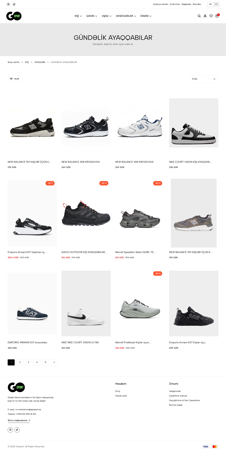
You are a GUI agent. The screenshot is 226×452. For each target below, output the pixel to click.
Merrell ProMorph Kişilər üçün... (133, 342)
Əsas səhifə (13, 62)
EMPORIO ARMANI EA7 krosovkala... (28, 342)
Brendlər (197, 4)
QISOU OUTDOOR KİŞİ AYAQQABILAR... (84, 252)
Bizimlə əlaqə (175, 405)
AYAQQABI (40, 62)
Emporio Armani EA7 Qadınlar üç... (27, 252)
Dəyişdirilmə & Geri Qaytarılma (184, 400)
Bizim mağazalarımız (18, 420)
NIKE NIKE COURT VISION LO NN (80, 342)
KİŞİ (77, 15)
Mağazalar (186, 4)
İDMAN (145, 15)
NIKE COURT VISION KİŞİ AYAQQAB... (190, 161)
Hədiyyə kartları (160, 4)
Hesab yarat (121, 395)
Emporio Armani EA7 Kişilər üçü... (188, 342)
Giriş (117, 391)
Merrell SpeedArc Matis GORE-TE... (135, 252)
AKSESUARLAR (124, 15)
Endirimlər (175, 4)
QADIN (90, 15)
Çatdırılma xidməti (178, 395)
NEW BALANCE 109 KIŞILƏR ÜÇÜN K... (29, 161)
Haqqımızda (174, 391)
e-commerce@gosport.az (28, 409)
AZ (210, 4)
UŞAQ (105, 15)
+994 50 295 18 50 (26, 414)
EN (216, 4)
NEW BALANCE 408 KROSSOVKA (80, 161)
